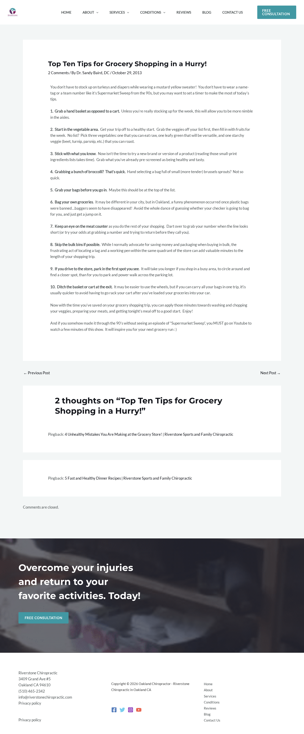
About (208, 690)
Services (210, 696)
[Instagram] (130, 710)
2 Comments (58, 72)
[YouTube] (139, 710)
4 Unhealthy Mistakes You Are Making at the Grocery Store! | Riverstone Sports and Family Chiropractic (149, 434)
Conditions (212, 702)
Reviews (210, 708)
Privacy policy (29, 703)
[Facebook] (114, 710)
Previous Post (36, 372)
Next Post (270, 372)
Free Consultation (43, 618)
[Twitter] (122, 710)
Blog (207, 714)
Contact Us (212, 720)
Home (208, 684)
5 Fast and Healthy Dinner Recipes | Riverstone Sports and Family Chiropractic (128, 478)
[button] (96, 12)
